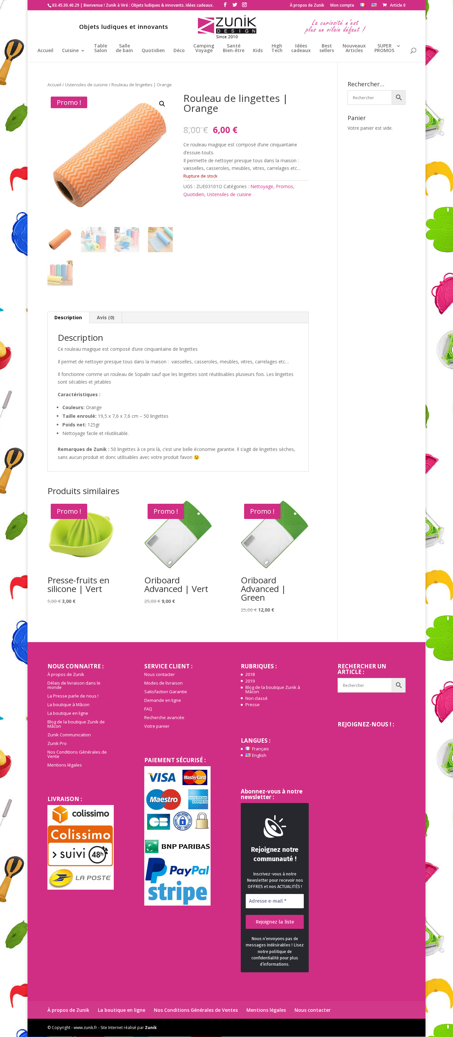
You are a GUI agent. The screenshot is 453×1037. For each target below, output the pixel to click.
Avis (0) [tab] (105, 317)
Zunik (151, 1027)
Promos (284, 186)
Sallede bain (124, 48)
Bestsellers (326, 48)
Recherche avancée (164, 717)
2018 (250, 674)
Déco (179, 50)
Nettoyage (261, 186)
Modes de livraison (163, 683)
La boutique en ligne (67, 713)
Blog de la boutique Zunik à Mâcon (272, 689)
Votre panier (156, 726)
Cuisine (70, 50)
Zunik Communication (69, 735)
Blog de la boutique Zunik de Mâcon (76, 724)
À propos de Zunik (307, 5)
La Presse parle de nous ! (72, 696)
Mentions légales (64, 765)
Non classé (256, 698)
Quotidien (153, 50)
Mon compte (342, 5)
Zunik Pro (57, 743)
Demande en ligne (162, 700)
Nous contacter (159, 674)
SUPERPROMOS (384, 48)
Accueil (45, 50)
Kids (258, 50)
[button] (162, 104)
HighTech (277, 48)
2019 (250, 681)
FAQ (148, 709)
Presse (252, 704)
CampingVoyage (203, 48)
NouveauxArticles (354, 48)
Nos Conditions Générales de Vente (77, 754)
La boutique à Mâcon (68, 704)
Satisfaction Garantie (165, 692)
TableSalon (100, 48)
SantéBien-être (233, 48)
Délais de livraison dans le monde (73, 685)
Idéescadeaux (301, 48)
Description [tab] (68, 317)
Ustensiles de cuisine (86, 85)
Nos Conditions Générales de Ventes (196, 1010)
